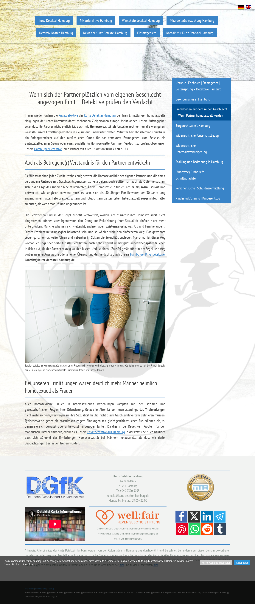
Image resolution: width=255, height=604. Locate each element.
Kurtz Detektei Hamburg (54, 20)
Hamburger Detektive (48, 148)
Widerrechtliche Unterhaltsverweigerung (191, 148)
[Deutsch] (241, 7)
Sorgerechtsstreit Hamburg (193, 125)
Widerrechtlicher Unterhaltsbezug (197, 135)
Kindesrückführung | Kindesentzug (198, 198)
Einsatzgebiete (146, 32)
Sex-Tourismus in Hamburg (193, 99)
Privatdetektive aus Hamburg (106, 432)
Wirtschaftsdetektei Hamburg (141, 20)
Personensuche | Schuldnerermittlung (200, 188)
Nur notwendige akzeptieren (216, 562)
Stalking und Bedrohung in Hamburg (199, 161)
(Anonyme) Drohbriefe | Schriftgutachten (191, 174)
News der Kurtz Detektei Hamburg (105, 32)
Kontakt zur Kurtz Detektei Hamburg (189, 32)
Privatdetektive (68, 115)
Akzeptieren (242, 562)
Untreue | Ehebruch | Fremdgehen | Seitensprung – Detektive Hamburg (198, 85)
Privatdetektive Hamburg (96, 20)
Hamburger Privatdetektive (147, 254)
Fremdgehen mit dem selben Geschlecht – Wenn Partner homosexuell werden (201, 112)
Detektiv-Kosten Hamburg (56, 32)
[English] (248, 7)
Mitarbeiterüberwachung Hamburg (192, 20)
